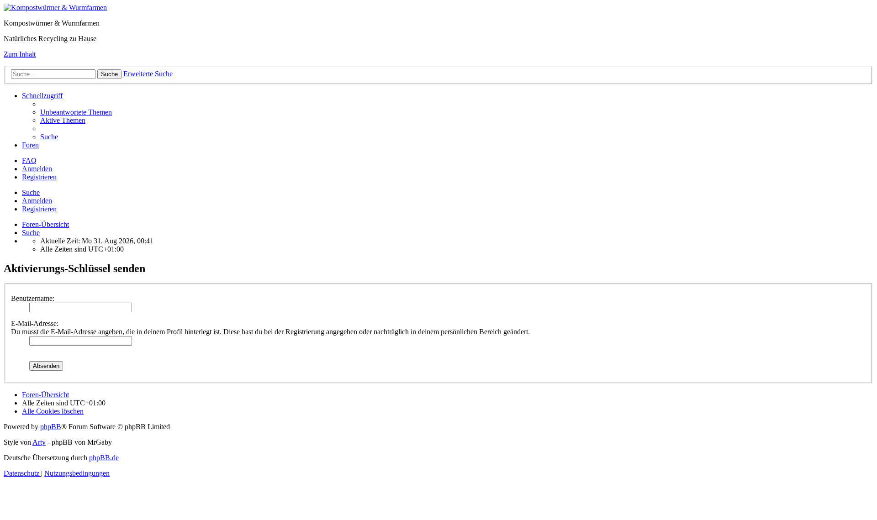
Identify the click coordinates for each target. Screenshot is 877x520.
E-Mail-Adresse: (34, 323)
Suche (31, 192)
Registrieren (39, 209)
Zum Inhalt (20, 54)
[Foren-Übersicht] (55, 7)
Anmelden (37, 201)
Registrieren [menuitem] (39, 177)
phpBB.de (104, 458)
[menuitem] (76, 112)
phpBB (50, 427)
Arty (39, 442)
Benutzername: (32, 298)
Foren (30, 145)
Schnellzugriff (42, 96)
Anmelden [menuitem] (37, 169)
